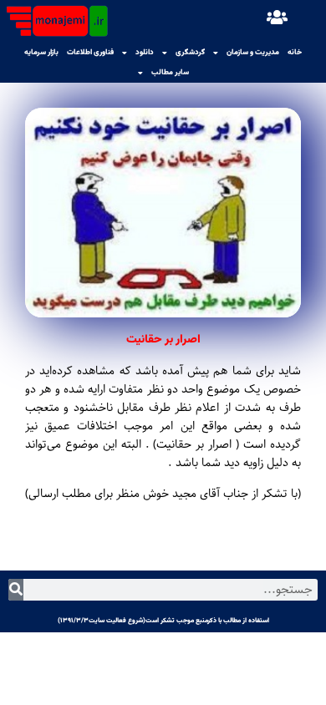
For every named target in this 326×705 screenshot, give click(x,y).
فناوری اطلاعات (90, 52)
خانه (295, 52)
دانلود (144, 52)
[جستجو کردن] (15, 590)
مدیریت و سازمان (253, 52)
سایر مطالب (170, 73)
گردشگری (190, 52)
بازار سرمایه (41, 52)
